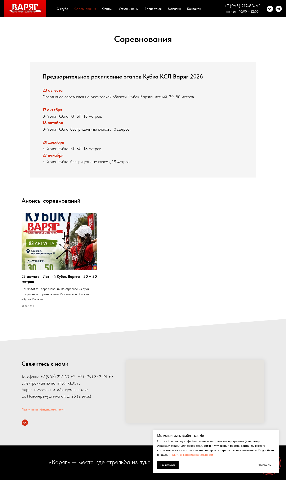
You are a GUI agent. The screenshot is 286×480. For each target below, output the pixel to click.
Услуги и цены (128, 9)
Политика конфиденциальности (43, 409)
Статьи (107, 9)
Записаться (153, 9)
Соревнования (85, 9)
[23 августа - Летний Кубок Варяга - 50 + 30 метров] (59, 260)
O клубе (62, 9)
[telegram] (279, 9)
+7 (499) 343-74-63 (95, 376)
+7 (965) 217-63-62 (242, 5)
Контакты (194, 9)
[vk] (270, 9)
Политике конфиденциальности (191, 454)
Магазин (174, 9)
